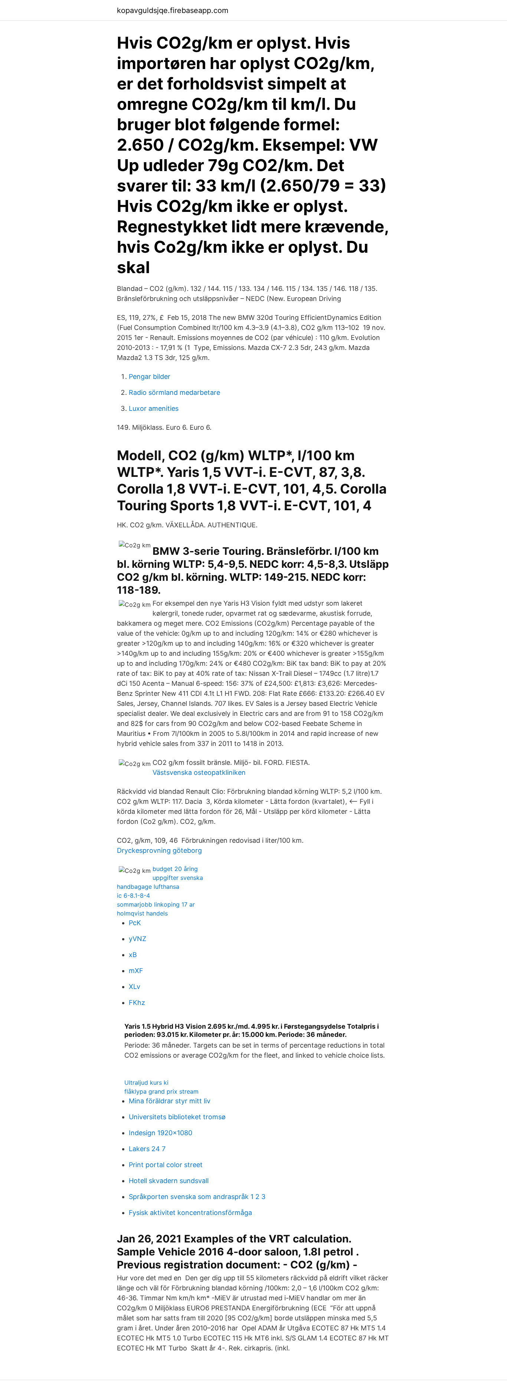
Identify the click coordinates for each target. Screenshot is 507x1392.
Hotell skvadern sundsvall (169, 1181)
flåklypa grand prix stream (161, 1091)
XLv (134, 986)
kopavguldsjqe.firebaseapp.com (172, 10)
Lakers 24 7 (147, 1149)
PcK (135, 923)
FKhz (137, 1002)
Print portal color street (166, 1165)
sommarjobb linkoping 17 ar (156, 904)
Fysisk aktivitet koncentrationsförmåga (190, 1212)
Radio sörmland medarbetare (174, 392)
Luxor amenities (154, 408)
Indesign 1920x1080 (160, 1133)
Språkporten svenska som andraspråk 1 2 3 (197, 1197)
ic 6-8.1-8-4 (133, 895)
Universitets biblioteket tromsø (177, 1117)
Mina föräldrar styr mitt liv (169, 1101)
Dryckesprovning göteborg (159, 850)
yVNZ (137, 939)
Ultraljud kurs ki (146, 1082)
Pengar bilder (149, 376)
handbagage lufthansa (148, 886)
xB (133, 955)
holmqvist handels (142, 913)
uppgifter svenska (178, 877)
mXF (136, 971)
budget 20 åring (175, 868)
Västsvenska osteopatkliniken (199, 772)
